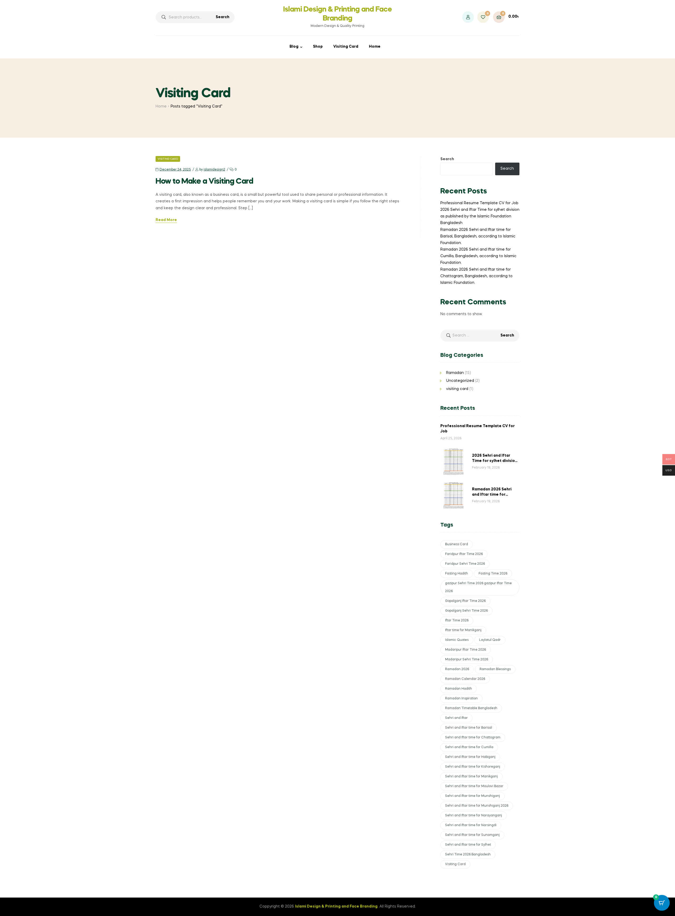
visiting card (168, 159)
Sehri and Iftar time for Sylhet (468, 844)
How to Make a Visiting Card (204, 182)
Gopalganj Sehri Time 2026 (466, 610)
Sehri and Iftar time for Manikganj (471, 776)
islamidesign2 (214, 169)
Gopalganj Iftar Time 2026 (465, 601)
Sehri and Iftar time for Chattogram (472, 737)
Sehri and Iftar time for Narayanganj (473, 815)
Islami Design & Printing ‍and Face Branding (336, 906)
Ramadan (455, 373)
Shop (318, 46)
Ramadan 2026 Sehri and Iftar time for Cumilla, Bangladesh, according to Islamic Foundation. (478, 256)
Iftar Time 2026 (457, 620)
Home (374, 46)
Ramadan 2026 (457, 669)
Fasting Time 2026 (493, 573)
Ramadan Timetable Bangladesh (471, 708)
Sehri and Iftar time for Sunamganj (472, 835)
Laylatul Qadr (490, 640)
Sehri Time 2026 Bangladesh (468, 854)
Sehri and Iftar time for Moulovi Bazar (474, 786)
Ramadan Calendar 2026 (465, 679)
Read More (166, 220)
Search (222, 17)
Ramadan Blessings (495, 669)
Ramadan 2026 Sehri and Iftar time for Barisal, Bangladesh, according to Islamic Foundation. (477, 236)
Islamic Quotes (457, 640)
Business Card (456, 544)
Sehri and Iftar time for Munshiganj (472, 796)
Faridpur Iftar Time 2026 (464, 554)
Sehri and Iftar (456, 718)
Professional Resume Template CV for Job (479, 203)
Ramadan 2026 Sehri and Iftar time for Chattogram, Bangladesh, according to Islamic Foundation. (476, 276)
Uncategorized (460, 381)
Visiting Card (345, 46)
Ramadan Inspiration (461, 698)
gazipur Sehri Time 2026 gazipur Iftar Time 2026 (478, 587)
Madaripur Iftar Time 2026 (465, 649)
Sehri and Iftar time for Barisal (468, 727)
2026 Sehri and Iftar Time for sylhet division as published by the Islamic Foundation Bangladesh (479, 216)
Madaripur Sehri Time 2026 (466, 659)
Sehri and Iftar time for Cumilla (469, 747)
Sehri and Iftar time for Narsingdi (470, 825)
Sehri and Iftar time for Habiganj (470, 757)
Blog (294, 46)
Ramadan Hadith (458, 688)
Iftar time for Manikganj (463, 630)
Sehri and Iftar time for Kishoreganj (472, 766)
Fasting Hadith (456, 573)
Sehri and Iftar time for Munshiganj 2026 (476, 805)
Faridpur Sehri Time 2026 (465, 564)
